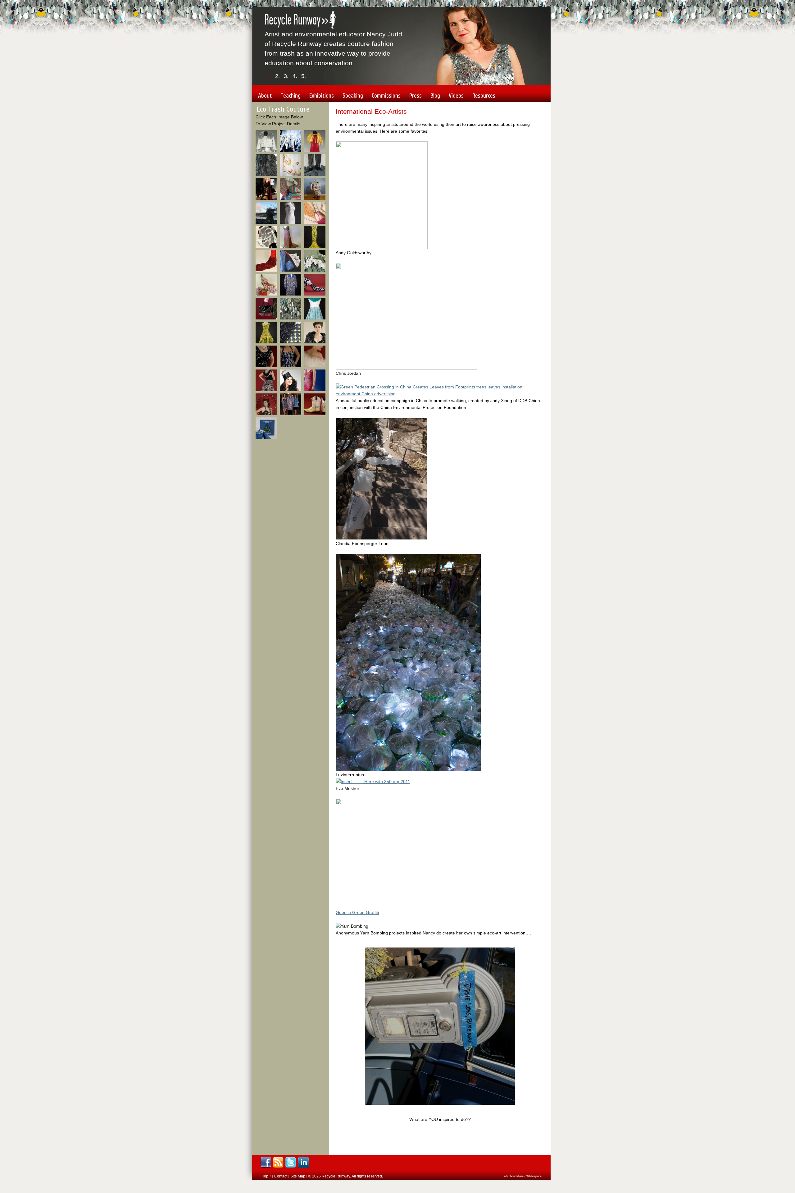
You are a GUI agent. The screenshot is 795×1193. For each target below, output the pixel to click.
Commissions (386, 95)
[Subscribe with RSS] (278, 1162)
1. (268, 76)
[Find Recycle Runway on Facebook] (265, 1162)
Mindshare (517, 1176)
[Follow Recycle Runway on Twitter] (290, 1162)
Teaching (290, 95)
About (265, 95)
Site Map (297, 1176)
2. (277, 76)
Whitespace (534, 1176)
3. (286, 76)
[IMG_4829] (408, 769)
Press (415, 95)
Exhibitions (321, 95)
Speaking (353, 95)
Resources (483, 95)
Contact (280, 1176)
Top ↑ (266, 1176)
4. (295, 76)
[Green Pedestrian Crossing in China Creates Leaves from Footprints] (440, 393)
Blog (435, 95)
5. (303, 76)
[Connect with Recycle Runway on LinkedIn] (304, 1162)
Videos (456, 95)
